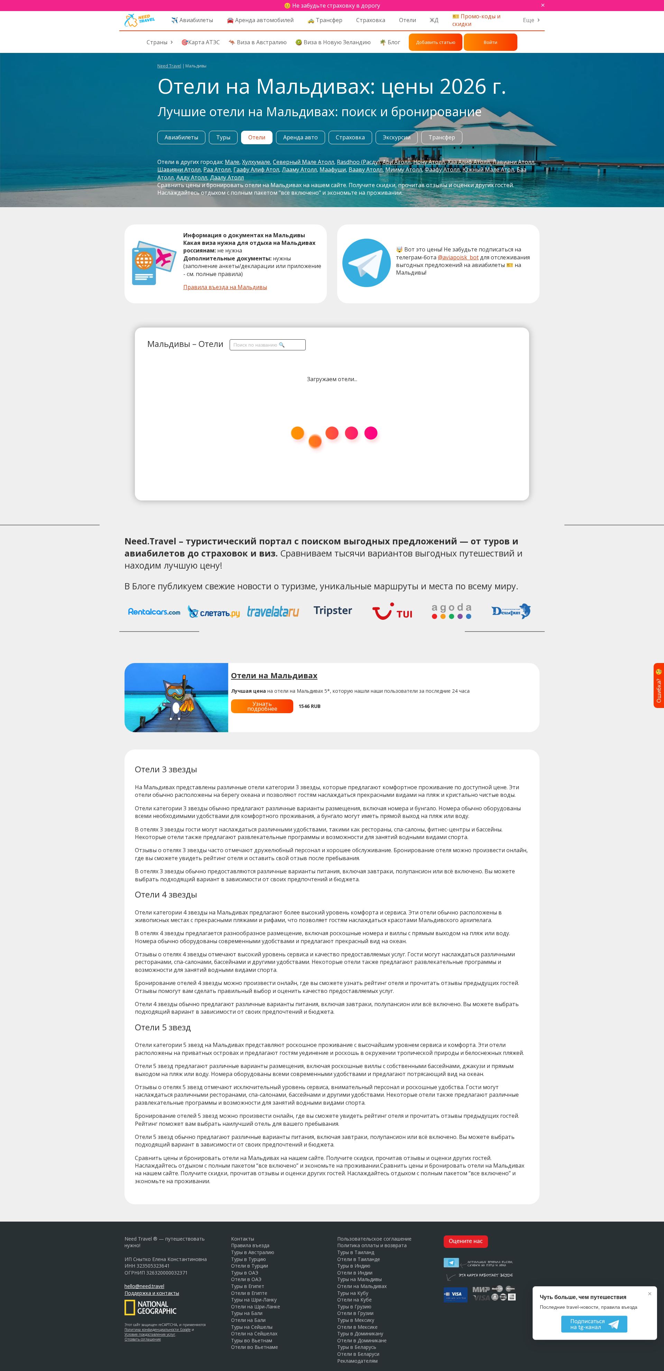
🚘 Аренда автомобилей (260, 20)
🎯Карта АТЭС (200, 42)
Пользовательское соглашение (374, 1238)
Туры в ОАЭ (244, 1272)
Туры (223, 137)
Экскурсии (397, 137)
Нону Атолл (429, 162)
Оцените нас (466, 1241)
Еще (528, 20)
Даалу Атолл (227, 177)
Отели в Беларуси (358, 1354)
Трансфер (441, 137)
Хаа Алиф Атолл (469, 162)
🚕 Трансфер (324, 20)
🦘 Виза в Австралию (258, 42)
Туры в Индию (353, 1265)
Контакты (242, 1238)
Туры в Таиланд (355, 1252)
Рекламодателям (357, 1361)
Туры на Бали (246, 1313)
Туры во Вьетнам (251, 1340)
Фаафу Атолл (442, 169)
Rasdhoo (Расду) (358, 162)
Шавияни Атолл (179, 169)
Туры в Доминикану (360, 1333)
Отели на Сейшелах (254, 1333)
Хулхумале (256, 162)
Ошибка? (659, 685)
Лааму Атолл (299, 169)
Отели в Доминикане (362, 1340)
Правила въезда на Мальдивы (225, 287)
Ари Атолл (396, 162)
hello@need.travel (144, 1286)
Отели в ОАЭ (246, 1279)
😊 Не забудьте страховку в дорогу (332, 5)
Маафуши (333, 169)
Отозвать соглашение (142, 1339)
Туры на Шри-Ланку (254, 1299)
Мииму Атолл (403, 169)
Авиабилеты (181, 137)
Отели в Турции (249, 1265)
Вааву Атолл (365, 169)
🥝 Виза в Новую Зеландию (333, 42)
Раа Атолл (217, 169)
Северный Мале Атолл (303, 162)
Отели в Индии (354, 1272)
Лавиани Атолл (513, 162)
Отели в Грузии (355, 1313)
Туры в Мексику (355, 1320)
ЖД (434, 20)
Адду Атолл (191, 177)
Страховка (370, 20)
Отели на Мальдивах (362, 1286)
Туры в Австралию (252, 1252)
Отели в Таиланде (358, 1259)
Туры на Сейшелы (252, 1327)
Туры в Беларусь (356, 1347)
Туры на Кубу (352, 1293)
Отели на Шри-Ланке (255, 1306)
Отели (407, 20)
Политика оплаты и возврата (372, 1245)
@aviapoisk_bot (458, 257)
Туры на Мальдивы (359, 1279)
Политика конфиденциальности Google (157, 1329)
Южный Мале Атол (488, 169)
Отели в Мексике (357, 1327)
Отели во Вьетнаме (254, 1347)
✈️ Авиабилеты (192, 20)
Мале (232, 162)
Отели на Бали (248, 1320)
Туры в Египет (247, 1286)
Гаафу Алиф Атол (256, 169)
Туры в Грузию (354, 1306)
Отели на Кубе (354, 1299)
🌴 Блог (389, 42)
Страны (157, 42)
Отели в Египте (249, 1293)
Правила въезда (250, 1245)
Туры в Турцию (248, 1259)
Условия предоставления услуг (149, 1334)
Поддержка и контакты (151, 1293)
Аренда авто (300, 137)
